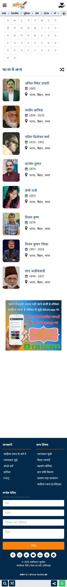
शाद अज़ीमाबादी (35, 271)
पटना (32, 94)
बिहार (40, 94)
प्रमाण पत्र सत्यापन (47, 478)
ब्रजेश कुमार (33, 164)
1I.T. (27, 574)
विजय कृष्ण (32, 217)
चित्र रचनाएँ (43, 460)
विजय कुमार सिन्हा (36, 244)
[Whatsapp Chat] (62, 583)
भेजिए (33, 545)
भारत (47, 94)
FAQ (6, 478)
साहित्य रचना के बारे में (15, 454)
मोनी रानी (31, 191)
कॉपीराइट (47, 565)
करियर (7, 472)
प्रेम (37, 13)
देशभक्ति (15, 13)
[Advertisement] (33, 404)
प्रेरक (46, 13)
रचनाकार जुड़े (11, 460)
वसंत (4, 13)
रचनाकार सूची (44, 454)
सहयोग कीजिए (44, 466)
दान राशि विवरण (45, 472)
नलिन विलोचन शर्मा (37, 137)
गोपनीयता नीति (22, 565)
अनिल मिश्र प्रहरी (37, 83)
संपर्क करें (8, 466)
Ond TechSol (38, 574)
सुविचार (27, 13)
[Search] (5, 583)
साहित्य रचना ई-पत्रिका (49, 484)
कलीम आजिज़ (34, 110)
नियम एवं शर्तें (36, 565)
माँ (55, 13)
